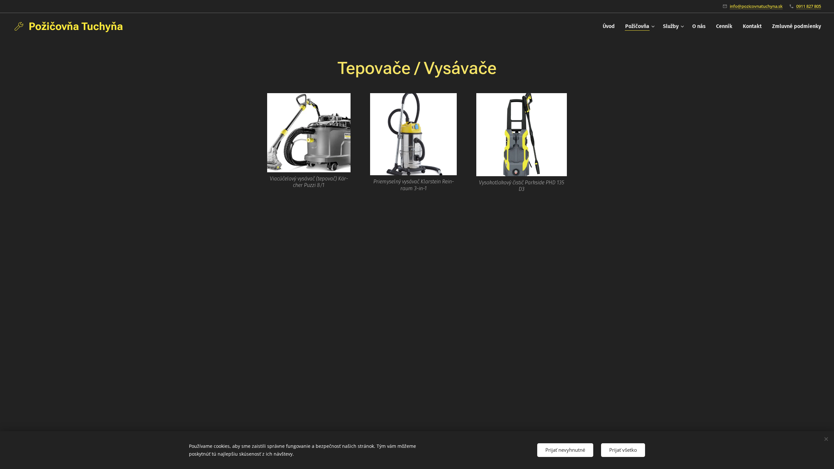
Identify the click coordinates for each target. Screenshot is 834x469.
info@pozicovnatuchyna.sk (756, 6)
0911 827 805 (808, 6)
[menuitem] (610, 26)
